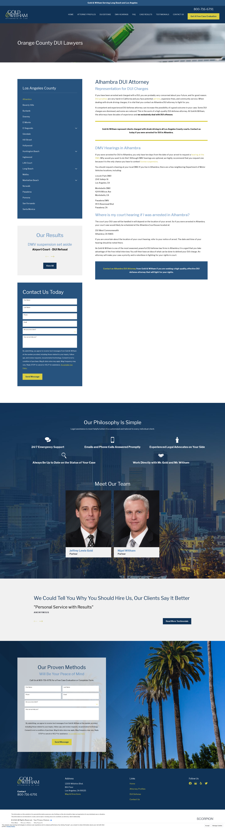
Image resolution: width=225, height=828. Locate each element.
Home (132, 783)
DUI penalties (101, 99)
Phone (26, 315)
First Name (27, 300)
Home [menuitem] (70, 14)
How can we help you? (30, 337)
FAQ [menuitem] (134, 14)
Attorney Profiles (137, 789)
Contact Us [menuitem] (178, 14)
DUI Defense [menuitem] (105, 14)
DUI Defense (135, 794)
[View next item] (52, 256)
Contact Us (135, 799)
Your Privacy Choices (41, 820)
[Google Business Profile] (195, 783)
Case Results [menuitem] (145, 14)
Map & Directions (73, 794)
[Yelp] (201, 783)
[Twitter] (206, 783)
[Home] (16, 14)
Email (25, 322)
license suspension (149, 161)
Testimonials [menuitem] (162, 14)
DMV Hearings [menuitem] (121, 14)
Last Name (27, 307)
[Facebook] (190, 783)
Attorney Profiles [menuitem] (86, 14)
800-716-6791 (203, 9)
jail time (157, 99)
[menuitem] (50, 99)
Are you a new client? (30, 329)
